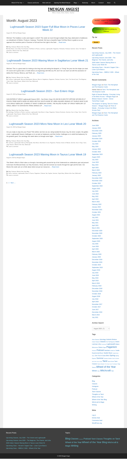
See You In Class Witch (102, 355)
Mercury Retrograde (26, 79)
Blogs (75, 2)
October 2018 (96, 294)
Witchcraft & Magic (98, 402)
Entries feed (96, 418)
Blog (9, 47)
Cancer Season (96, 341)
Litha (99, 344)
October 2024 (96, 141)
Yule (112, 371)
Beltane (114, 339)
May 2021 (95, 223)
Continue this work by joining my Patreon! (106, 30)
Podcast (13, 47)
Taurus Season (101, 364)
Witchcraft (25, 50)
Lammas (42, 48)
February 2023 (96, 173)
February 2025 (96, 133)
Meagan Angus (97, 85)
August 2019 (96, 270)
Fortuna (10, 79)
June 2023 (95, 162)
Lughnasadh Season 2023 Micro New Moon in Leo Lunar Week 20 (47, 123)
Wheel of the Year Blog (23, 47)
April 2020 (95, 249)
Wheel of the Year (17, 50)
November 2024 (97, 138)
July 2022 (95, 191)
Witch (98, 370)
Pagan (104, 347)
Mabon (117, 344)
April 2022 (95, 199)
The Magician (82, 79)
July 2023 (95, 159)
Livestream (103, 344)
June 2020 (95, 246)
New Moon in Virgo (43, 112)
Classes (103, 342)
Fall (107, 341)
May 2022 (95, 196)
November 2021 (97, 209)
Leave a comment (13, 52)
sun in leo (94, 361)
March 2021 (96, 228)
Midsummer (95, 347)
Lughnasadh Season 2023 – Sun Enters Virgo (47, 91)
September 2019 (97, 267)
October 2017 (96, 307)
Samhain (107, 350)
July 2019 (95, 273)
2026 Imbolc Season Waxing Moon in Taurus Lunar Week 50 (25, 443)
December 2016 (97, 312)
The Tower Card (108, 364)
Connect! (101, 2)
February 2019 (96, 286)
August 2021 (96, 215)
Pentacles (62, 48)
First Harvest (24, 48)
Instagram (95, 386)
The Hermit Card (73, 79)
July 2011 (95, 317)
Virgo (11, 81)
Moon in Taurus (29, 173)
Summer (72, 48)
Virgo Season (17, 81)
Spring (112, 355)
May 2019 (95, 278)
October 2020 (96, 236)
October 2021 (96, 212)
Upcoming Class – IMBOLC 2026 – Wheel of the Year (23, 448)
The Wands (114, 364)
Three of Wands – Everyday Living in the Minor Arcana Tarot (104, 108)
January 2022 (96, 207)
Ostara (100, 347)
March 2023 (96, 170)
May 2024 (95, 146)
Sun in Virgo (74, 112)
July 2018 (95, 299)
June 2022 (95, 194)
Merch (93, 2)
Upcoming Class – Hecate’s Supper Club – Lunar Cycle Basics (26, 445)
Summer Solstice (108, 358)
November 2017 (97, 304)
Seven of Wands (65, 142)
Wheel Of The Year (16, 2)
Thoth (8, 81)
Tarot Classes (96, 391)
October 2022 (96, 183)
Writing (27, 110)
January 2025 (96, 136)
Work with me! (46, 2)
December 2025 (97, 131)
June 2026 (95, 125)
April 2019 (95, 280)
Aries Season (95, 339)
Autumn (109, 339)
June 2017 (95, 309)
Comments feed (97, 420)
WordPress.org (97, 423)
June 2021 (95, 220)
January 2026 (96, 128)
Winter (94, 371)
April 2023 (95, 167)
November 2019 (97, 262)
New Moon (36, 142)
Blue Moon (11, 48)
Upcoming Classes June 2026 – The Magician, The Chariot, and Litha (28, 440)
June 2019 (95, 275)
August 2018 (96, 296)
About (108, 2)
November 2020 (97, 233)
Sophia (50, 173)
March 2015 (96, 315)
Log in (94, 415)
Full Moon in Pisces (34, 48)
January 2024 (96, 149)
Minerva (35, 79)
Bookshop (85, 2)
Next (13, 183)
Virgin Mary (61, 173)
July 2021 (95, 217)
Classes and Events (33, 2)
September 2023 (97, 154)
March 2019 (96, 283)
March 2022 (96, 202)
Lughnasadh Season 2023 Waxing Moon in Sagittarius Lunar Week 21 (47, 60)
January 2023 (96, 175)
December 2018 (97, 288)
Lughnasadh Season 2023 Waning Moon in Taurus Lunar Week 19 (47, 154)
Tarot (77, 48)
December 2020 (97, 230)
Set (47, 173)
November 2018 (97, 291)
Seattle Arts (112, 350)
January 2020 (96, 257)
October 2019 (96, 265)
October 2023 (96, 152)
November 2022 (97, 180)
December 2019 (97, 259)
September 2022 (97, 186)
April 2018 (95, 301)
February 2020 (96, 254)
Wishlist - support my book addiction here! (106, 22)
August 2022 (96, 188)
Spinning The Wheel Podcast (62, 2)
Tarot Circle (111, 361)
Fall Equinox (111, 341)
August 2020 (96, 241)
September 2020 (97, 238)
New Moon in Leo (44, 142)
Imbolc (117, 341)
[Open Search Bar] (114, 3)
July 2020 (95, 244)
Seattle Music (108, 353)
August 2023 (96, 157)
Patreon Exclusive (60, 112)
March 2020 (96, 252)
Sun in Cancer (115, 358)
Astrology (10, 112)
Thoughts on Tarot (98, 394)
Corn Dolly (18, 48)
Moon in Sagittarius (43, 79)
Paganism (56, 48)
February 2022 (96, 204)
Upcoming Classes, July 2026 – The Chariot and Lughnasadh (25, 438)
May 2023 (95, 165)
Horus (10, 173)
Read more (62, 42)
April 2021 (95, 225)
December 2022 (97, 178)
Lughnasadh (49, 48)
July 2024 (95, 144)
